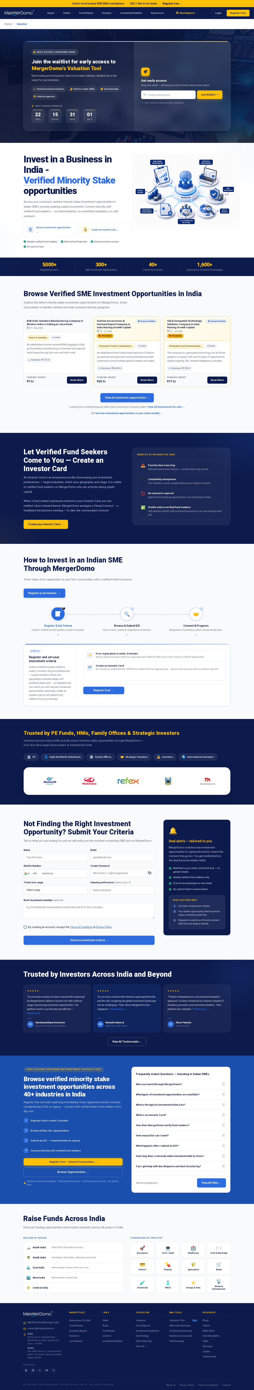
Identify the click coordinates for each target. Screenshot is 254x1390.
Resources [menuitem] (157, 12)
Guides (206, 1351)
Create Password (100, 865)
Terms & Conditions (208, 1385)
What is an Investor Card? (180, 1115)
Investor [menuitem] (106, 12)
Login (218, 13)
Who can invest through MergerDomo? (180, 1084)
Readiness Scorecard (180, 1335)
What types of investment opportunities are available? (180, 1094)
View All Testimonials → (127, 1041)
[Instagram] (53, 1370)
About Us (171, 1385)
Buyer (106, 1325)
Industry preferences (110, 882)
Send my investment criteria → (89, 940)
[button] (58, 621)
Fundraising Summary (180, 1330)
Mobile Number (32, 865)
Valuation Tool (183, 1320)
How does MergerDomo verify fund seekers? (180, 1125)
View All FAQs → (211, 1182)
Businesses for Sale (80, 1320)
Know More (76, 380)
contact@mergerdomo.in (41, 1328)
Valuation (141, 1320)
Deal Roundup (176, 1341)
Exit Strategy (142, 1335)
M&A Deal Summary (179, 1325)
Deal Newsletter (211, 1335)
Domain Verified (145, 321)
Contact (227, 1385)
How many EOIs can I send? (180, 1135)
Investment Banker (112, 1341)
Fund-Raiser (109, 1330)
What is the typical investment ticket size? (180, 1104)
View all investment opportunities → (127, 397)
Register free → (172, 3)
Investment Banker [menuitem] (131, 12)
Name (27, 850)
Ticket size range (33, 882)
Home (8, 24)
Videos (206, 1325)
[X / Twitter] (40, 1370)
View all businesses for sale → (166, 406)
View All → (141, 1346)
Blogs (206, 1320)
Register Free (238, 13)
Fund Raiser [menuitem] (86, 12)
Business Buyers (78, 1330)
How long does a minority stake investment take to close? (180, 1156)
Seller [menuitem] (66, 12)
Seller (105, 1320)
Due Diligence (143, 1325)
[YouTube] (46, 1370)
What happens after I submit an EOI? (180, 1145)
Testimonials (209, 1356)
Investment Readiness (147, 1330)
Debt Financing (144, 1341)
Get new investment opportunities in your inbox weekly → (129, 413)
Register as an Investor (44, 593)
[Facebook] (26, 1370)
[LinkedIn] (33, 1370)
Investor (107, 1335)
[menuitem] (187, 13)
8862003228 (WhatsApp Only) (43, 1322)
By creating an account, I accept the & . (70, 927)
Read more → (35, 1013)
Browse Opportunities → (73, 1172)
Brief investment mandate (43, 900)
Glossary (207, 1346)
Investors (74, 1335)
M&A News (209, 1330)
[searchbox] (123, 890)
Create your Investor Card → (45, 524)
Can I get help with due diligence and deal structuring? (180, 1166)
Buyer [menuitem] (50, 12)
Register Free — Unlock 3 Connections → (73, 1161)
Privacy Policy (187, 1385)
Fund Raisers (76, 1325)
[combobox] (122, 890)
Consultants (75, 1341)
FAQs (205, 1341)
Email (93, 850)
